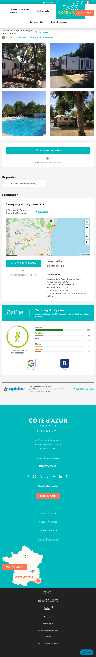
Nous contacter (48, 496)
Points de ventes (48, 513)
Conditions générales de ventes (48, 630)
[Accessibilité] (74, 2)
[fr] (87, 2)
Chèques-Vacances (48, 521)
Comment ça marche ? (48, 539)
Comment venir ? (14, 567)
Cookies (48, 637)
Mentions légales (47, 623)
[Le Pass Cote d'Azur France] (70, 11)
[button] (82, 2)
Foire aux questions (48, 530)
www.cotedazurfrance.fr (48, 457)
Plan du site (48, 617)
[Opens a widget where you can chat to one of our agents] (87, 652)
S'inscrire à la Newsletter (48, 486)
